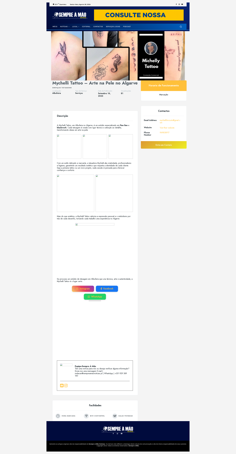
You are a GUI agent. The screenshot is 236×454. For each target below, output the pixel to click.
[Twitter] (82, 104)
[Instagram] (179, 4)
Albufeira (56, 93)
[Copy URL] (99, 104)
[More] (105, 104)
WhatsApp (96, 296)
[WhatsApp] (88, 104)
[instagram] (66, 386)
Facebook (108, 288)
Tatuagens (66, 88)
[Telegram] (93, 104)
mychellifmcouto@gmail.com (170, 121)
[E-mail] (62, 386)
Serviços (56, 88)
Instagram (85, 288)
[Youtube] (182, 4)
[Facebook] (176, 4)
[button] (181, 27)
